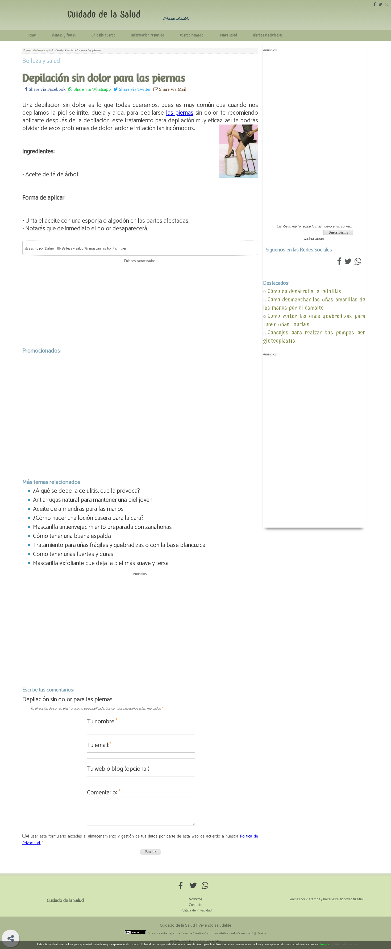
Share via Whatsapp (91, 89)
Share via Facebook (47, 89)
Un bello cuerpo (103, 35)
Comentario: (103, 793)
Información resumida (147, 35)
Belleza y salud (41, 61)
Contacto (195, 905)
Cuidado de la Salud (103, 14)
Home (32, 35)
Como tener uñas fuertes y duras (73, 554)
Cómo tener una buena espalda (72, 536)
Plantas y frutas (64, 35)
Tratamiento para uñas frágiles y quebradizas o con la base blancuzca (119, 545)
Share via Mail (172, 89)
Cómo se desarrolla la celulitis (304, 291)
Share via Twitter (134, 89)
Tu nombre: (102, 722)
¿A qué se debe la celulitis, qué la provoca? (86, 491)
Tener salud (228, 35)
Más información (346, 944)
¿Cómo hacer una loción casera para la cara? (88, 518)
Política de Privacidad (196, 910)
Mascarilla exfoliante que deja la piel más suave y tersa (101, 563)
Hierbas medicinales (267, 35)
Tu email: (99, 745)
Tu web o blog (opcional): (119, 769)
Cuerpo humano (191, 35)
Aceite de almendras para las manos (78, 509)
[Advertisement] (140, 304)
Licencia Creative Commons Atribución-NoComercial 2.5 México (223, 933)
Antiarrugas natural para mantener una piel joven (92, 500)
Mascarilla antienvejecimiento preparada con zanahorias (102, 527)
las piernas (179, 113)
